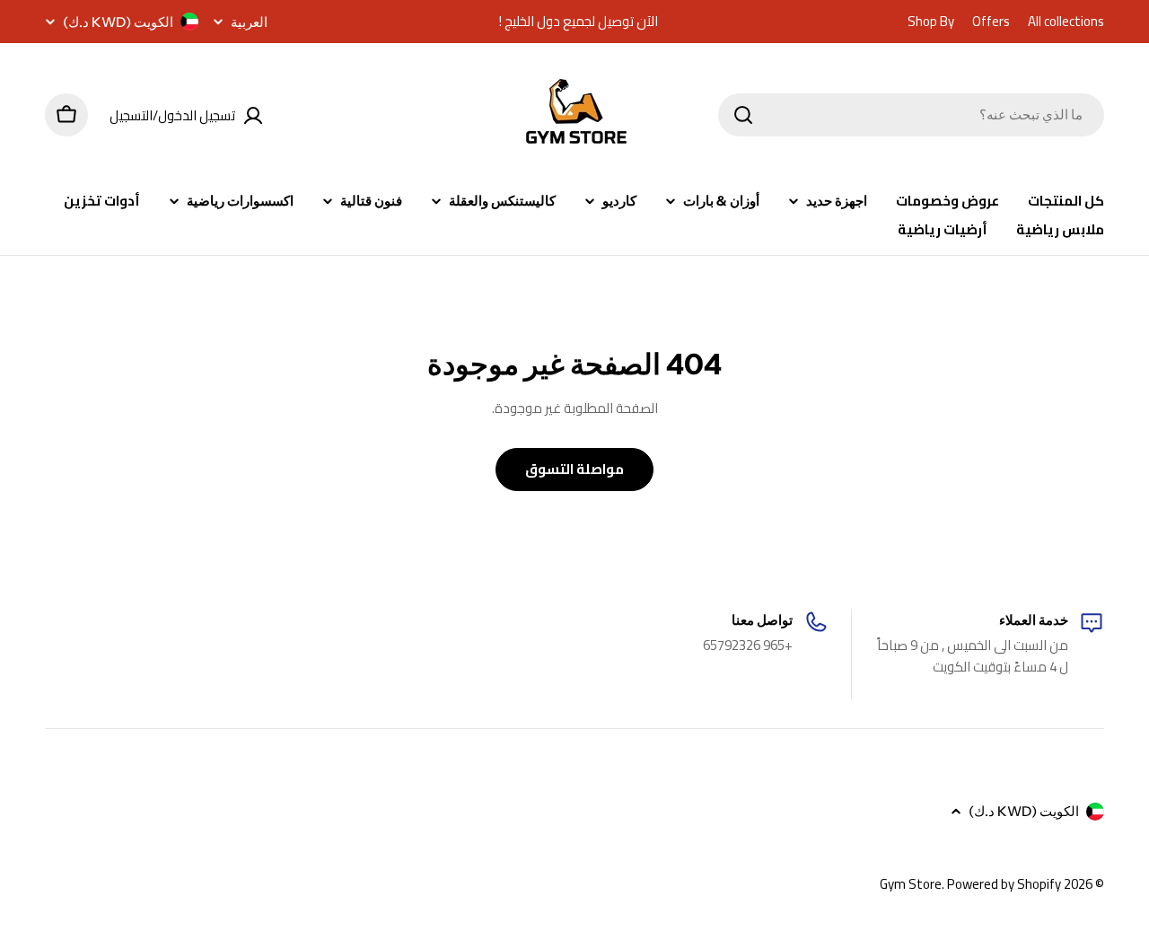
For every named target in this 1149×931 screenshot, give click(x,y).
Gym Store (911, 884)
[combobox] (911, 114)
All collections (1066, 21)
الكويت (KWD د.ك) (118, 22)
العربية (249, 22)
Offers (991, 21)
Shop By (931, 21)
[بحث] (743, 115)
